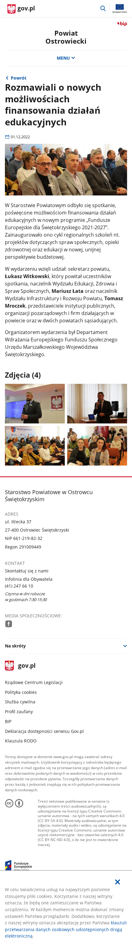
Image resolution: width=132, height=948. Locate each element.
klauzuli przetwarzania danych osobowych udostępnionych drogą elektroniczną (66, 929)
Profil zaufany (19, 711)
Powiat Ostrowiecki (66, 37)
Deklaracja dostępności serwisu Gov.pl (44, 731)
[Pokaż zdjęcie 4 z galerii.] (97, 446)
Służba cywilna (20, 702)
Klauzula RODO (21, 741)
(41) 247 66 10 (19, 586)
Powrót (18, 78)
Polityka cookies (21, 692)
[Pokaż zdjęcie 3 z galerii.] (35, 446)
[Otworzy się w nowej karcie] (9, 623)
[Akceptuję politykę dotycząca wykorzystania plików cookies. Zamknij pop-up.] (117, 882)
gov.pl (27, 666)
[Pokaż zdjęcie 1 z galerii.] (35, 403)
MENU (63, 58)
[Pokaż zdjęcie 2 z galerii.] (97, 403)
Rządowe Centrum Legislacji (34, 682)
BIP (8, 721)
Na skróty (15, 646)
